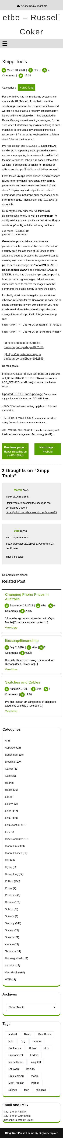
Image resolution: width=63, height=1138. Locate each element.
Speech (9, 937)
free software (15, 1062)
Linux (8, 817)
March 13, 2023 (16, 70)
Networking (26, 87)
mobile (34, 1075)
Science (9, 916)
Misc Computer (14, 838)
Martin (18, 490)
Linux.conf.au (12, 824)
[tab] (5, 43)
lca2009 (30, 1068)
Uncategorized (13, 958)
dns (46, 1048)
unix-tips (10, 965)
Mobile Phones (13, 852)
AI (6, 740)
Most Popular (16, 1082)
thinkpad (41, 1089)
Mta (7, 860)
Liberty (9, 803)
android (12, 1034)
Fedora (34, 1055)
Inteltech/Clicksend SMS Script (21, 373)
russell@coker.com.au (32, 5)
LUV (7, 831)
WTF (8, 979)
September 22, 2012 (22, 605)
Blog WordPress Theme (19, 1133)
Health (8, 789)
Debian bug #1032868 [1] (26, 145)
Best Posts (44, 1034)
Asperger (10, 747)
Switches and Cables (22, 682)
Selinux (12, 1089)
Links (8, 810)
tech (26, 1089)
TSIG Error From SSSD (16, 418)
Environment (15, 1055)
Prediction (10, 895)
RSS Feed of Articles (14, 1111)
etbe (36, 70)
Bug (23, 1041)
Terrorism (10, 951)
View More (11, 627)
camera (37, 1041)
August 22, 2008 (20, 688)
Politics (9, 881)
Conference (15, 1048)
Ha (6, 782)
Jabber (6, 406)
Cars (8, 775)
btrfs (10, 1041)
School (9, 909)
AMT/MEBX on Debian (16, 429)
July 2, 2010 (18, 647)
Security (10, 923)
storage (9, 944)
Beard (27, 1034)
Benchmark (11, 754)
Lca (7, 796)
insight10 (36, 1062)
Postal (8, 888)
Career (9, 768)
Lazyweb (13, 1068)
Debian (33, 1048)
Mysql (8, 867)
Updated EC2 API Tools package (22, 394)
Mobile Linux (12, 845)
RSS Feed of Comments (16, 1115)
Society (9, 930)
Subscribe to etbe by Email (17, 1119)
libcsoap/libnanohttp (22, 641)
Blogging (10, 761)
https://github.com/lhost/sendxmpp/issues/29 (31, 512)
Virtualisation (12, 972)
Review (9, 902)
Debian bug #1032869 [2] (43, 199)
